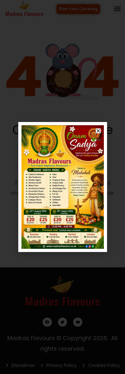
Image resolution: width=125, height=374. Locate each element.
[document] (62, 187)
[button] (98, 130)
